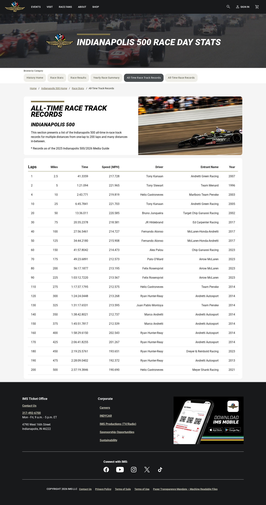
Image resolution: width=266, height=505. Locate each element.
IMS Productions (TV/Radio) (118, 424)
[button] (228, 7)
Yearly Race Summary (106, 77)
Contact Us (29, 405)
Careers (105, 407)
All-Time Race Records (181, 77)
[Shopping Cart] (257, 6)
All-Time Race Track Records (144, 77)
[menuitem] (36, 6)
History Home (35, 77)
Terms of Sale (123, 489)
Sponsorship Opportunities (117, 432)
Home (33, 88)
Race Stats (56, 77)
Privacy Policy (103, 489)
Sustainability (108, 440)
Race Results (78, 77)
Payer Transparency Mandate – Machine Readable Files (185, 489)
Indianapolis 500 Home (54, 88)
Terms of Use (141, 489)
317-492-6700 (31, 413)
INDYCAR (106, 416)
